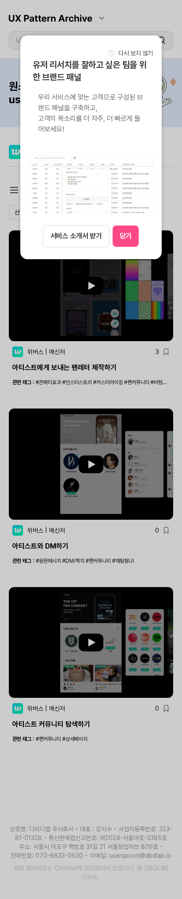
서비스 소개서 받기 (76, 236)
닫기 (126, 236)
